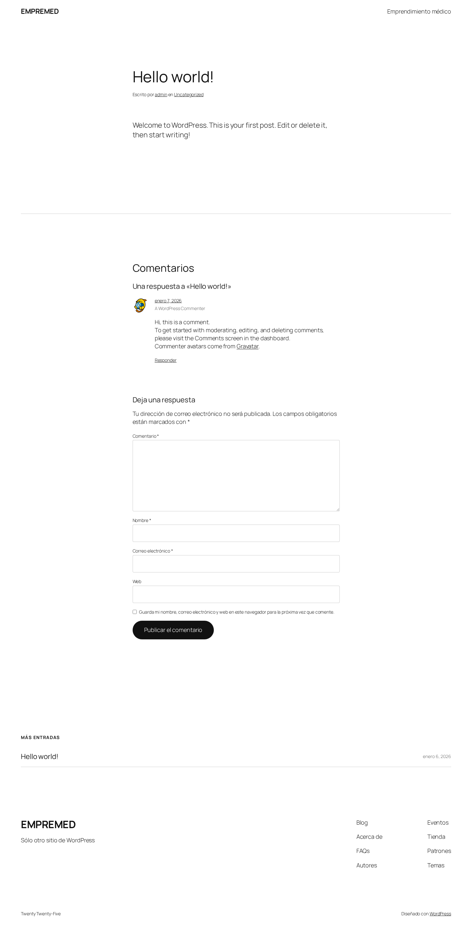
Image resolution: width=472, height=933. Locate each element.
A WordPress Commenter (180, 308)
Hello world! (39, 757)
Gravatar (247, 346)
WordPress (440, 913)
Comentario (146, 436)
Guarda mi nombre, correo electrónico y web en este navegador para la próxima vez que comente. (236, 612)
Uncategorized (189, 94)
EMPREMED (39, 11)
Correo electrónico (153, 551)
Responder (166, 360)
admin (161, 94)
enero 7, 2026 (168, 300)
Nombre (142, 520)
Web (137, 581)
